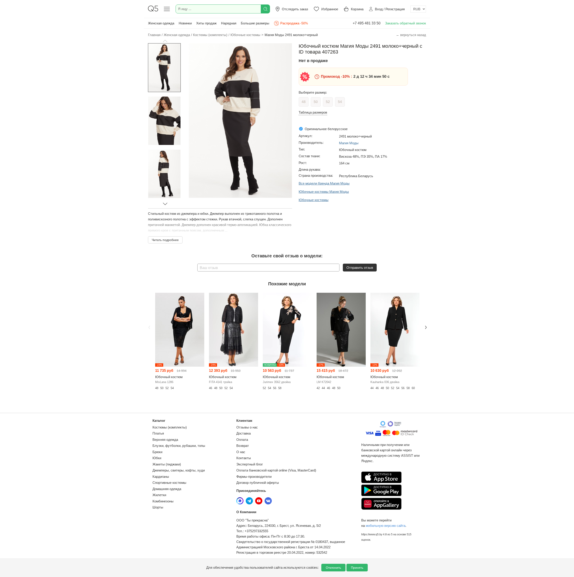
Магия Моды (349, 143)
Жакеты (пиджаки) (166, 464)
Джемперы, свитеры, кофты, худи (178, 470)
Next (425, 327)
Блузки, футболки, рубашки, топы (178, 446)
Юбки (156, 458)
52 (328, 102)
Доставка (243, 433)
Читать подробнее (165, 240)
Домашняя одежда (166, 489)
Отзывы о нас (247, 427)
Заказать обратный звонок (405, 23)
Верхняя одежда (165, 439)
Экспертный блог (249, 464)
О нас (240, 452)
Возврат (242, 446)
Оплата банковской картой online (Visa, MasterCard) (276, 470)
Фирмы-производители (254, 476)
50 (316, 102)
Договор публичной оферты (257, 482)
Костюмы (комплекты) (169, 427)
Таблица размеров (313, 112)
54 (340, 102)
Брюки (157, 452)
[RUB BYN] (418, 9)
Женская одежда (161, 23)
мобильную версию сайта (385, 525)
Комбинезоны (163, 501)
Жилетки (159, 495)
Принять (357, 567)
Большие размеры (255, 23)
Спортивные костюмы (169, 482)
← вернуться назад (411, 35)
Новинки (185, 23)
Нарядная (228, 23)
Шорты (157, 507)
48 (304, 102)
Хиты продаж (206, 23)
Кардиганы (160, 476)
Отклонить (333, 567)
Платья (158, 433)
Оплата (242, 439)
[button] (165, 41)
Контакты (243, 458)
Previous (148, 327)
